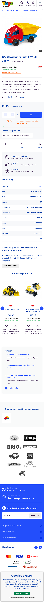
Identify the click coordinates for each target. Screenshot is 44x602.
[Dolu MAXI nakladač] (11, 290)
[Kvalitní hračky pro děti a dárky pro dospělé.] (2, 10)
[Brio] (14, 447)
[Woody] (22, 473)
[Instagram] (40, 547)
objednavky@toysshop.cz (20, 498)
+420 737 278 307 (16, 490)
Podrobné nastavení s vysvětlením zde (22, 597)
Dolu (40, 186)
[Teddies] (30, 464)
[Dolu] (40, 69)
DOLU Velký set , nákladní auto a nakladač (33, 310)
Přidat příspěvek (10, 266)
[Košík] (33, 4)
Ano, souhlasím (22, 593)
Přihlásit (35, 515)
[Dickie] (14, 456)
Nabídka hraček (12, 10)
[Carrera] (30, 447)
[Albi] (14, 438)
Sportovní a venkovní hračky (31, 10)
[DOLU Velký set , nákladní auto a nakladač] (33, 290)
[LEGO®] (30, 456)
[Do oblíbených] (6, 325)
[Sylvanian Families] (14, 464)
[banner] (10, 4)
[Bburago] (30, 438)
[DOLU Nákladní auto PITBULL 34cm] (6, 418)
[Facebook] (36, 547)
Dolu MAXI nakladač (11, 309)
